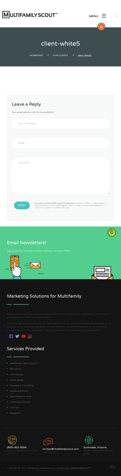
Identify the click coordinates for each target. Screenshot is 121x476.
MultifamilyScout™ (81, 468)
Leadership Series (19, 391)
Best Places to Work (21, 396)
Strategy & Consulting (21, 385)
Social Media (17, 380)
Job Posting (16, 374)
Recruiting (15, 368)
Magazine (15, 413)
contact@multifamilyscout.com (61, 449)
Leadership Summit (20, 402)
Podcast (14, 407)
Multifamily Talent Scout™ (24, 363)
